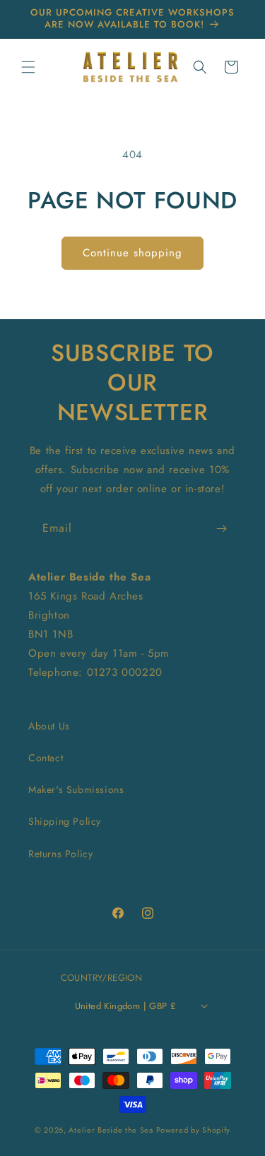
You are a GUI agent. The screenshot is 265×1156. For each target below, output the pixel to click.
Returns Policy (60, 854)
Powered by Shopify (193, 1130)
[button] (28, 67)
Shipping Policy (64, 821)
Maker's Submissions (76, 789)
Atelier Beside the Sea (111, 1130)
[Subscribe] (221, 528)
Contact (45, 758)
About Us (49, 726)
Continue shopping (132, 253)
